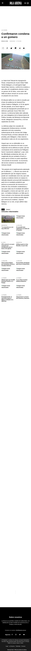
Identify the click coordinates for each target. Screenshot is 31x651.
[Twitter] (20, 635)
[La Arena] (15, 3)
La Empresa (12, 646)
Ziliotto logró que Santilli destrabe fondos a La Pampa (8, 281)
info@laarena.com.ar (21, 630)
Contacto (23, 646)
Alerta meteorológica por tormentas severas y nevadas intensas (8, 264)
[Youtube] (24, 635)
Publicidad (18, 646)
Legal (7, 646)
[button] (7, 48)
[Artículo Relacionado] (8, 219)
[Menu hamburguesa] (2, 3)
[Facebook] (12, 635)
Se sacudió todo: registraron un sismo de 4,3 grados (22, 229)
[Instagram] (16, 635)
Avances (8, 209)
